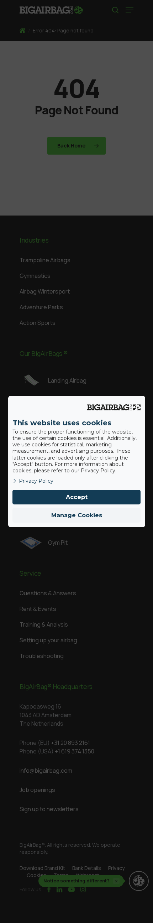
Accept (77, 497)
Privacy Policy (36, 481)
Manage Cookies (76, 515)
